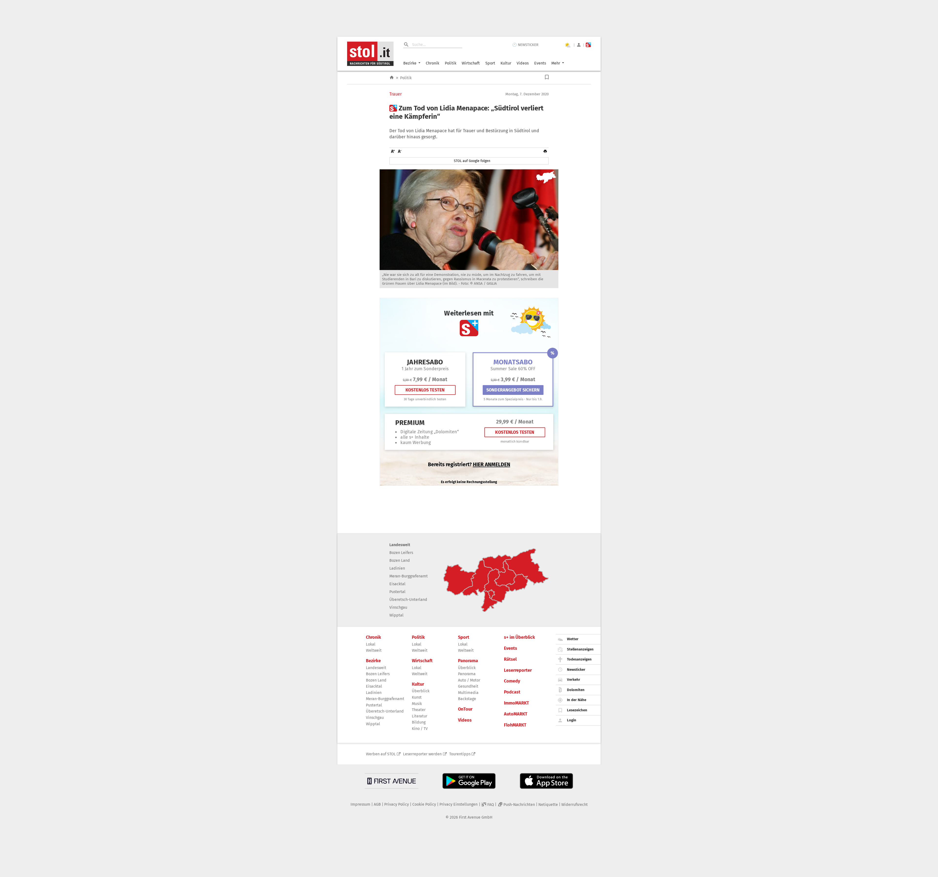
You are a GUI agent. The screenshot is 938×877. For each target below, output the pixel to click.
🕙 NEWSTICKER (525, 45)
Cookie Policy (424, 804)
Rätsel (510, 659)
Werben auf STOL (381, 754)
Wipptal (396, 615)
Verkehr (573, 679)
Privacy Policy (396, 804)
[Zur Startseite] (391, 77)
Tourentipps (459, 754)
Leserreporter (518, 670)
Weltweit (374, 650)
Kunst (417, 697)
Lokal (370, 644)
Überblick (420, 691)
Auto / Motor (469, 680)
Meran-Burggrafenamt (408, 576)
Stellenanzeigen (580, 649)
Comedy (512, 681)
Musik (417, 703)
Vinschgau (398, 607)
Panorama (468, 660)
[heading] (469, 112)
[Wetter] (567, 45)
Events (540, 63)
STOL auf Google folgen (472, 161)
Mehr (555, 63)
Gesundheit (468, 686)
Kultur (506, 63)
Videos (523, 63)
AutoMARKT (515, 714)
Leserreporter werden (422, 754)
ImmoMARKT (516, 703)
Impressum (360, 804)
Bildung (419, 722)
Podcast (512, 692)
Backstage (467, 698)
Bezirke (409, 63)
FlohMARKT (515, 725)
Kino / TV (420, 728)
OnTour (465, 709)
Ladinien (397, 568)
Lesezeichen (577, 710)
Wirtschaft (471, 63)
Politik (450, 63)
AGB (377, 804)
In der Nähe (576, 700)
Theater (419, 709)
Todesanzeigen (579, 659)
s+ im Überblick (519, 637)
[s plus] (588, 44)
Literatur (419, 716)
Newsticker (576, 669)
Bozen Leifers (401, 552)
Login (571, 720)
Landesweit (399, 544)
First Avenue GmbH (475, 817)
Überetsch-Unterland (408, 599)
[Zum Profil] (578, 44)
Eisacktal (397, 584)
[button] (547, 77)
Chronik (432, 63)
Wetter (572, 639)
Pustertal (397, 591)
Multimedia (468, 692)
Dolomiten (576, 690)
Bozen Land (399, 560)
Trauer (395, 94)
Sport (490, 63)
